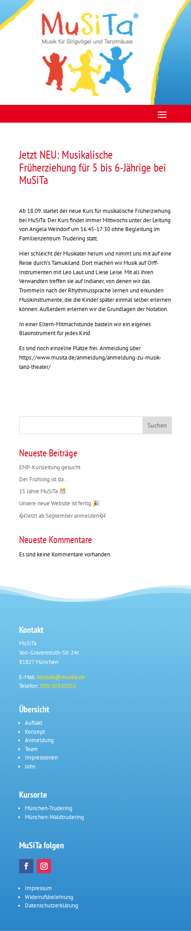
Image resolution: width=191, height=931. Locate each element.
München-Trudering (48, 808)
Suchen (157, 425)
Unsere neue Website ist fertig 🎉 (59, 503)
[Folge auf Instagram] (44, 866)
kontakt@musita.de (61, 677)
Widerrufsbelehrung (49, 897)
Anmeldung (39, 740)
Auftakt (33, 723)
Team (31, 749)
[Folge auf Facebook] (26, 866)
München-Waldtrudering (54, 817)
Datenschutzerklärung (51, 905)
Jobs (30, 766)
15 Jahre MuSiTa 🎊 (42, 491)
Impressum (38, 888)
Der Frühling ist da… (43, 479)
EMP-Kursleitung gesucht (49, 467)
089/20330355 (58, 686)
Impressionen (41, 757)
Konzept (35, 731)
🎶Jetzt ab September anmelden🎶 (62, 515)
